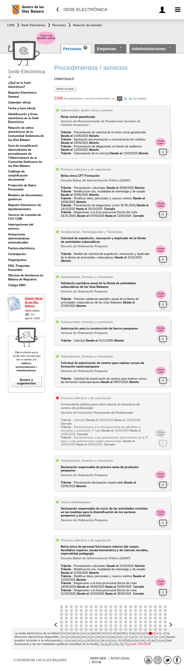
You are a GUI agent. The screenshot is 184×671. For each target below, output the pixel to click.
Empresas (106, 49)
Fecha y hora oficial (21, 108)
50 (130, 98)
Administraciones (149, 49)
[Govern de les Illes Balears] (29, 9)
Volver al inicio (65, 88)
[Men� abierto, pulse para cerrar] (9, 76)
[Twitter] (167, 660)
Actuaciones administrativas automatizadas (18, 238)
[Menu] (178, 9)
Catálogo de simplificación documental (18, 175)
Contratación (17, 254)
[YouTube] (148, 660)
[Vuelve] (58, 9)
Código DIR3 (17, 285)
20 (125, 98)
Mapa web (98, 658)
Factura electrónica (21, 248)
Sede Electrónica (26, 71)
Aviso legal (120, 658)
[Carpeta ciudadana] (163, 9)
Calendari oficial (19, 102)
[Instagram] (158, 660)
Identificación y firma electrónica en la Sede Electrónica (23, 118)
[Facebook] (177, 660)
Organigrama (17, 260)
